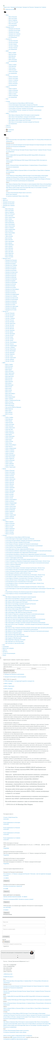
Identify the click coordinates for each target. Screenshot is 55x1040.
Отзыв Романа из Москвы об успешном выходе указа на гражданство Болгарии (25, 591)
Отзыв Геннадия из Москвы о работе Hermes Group (18, 573)
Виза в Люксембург (10, 232)
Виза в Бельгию (9, 249)
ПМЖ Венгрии (12, 66)
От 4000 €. (6, 878)
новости (24, 192)
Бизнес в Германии (9, 487)
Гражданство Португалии (11, 297)
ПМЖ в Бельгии (9, 431)
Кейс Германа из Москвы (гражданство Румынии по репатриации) (21, 629)
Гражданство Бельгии (10, 275)
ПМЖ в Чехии (8, 461)
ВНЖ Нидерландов (10, 396)
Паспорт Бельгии (9, 326)
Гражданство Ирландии (11, 282)
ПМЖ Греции (12, 68)
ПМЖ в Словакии (9, 449)
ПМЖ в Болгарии (13, 71)
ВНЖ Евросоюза (9, 376)
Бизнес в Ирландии (10, 491)
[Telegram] (8, 948)
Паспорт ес (9, 39)
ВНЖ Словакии (9, 398)
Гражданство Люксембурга (12, 289)
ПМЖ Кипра (8, 439)
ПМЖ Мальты (9, 446)
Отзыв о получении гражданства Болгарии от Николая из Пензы (21, 571)
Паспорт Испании (9, 321)
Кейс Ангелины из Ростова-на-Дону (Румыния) (16, 636)
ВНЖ (7, 51)
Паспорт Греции (13, 44)
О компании (11, 129)
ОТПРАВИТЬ (6, 936)
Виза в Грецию (8, 246)
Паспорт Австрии (9, 325)
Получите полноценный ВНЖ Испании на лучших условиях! (18, 899)
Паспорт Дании (9, 331)
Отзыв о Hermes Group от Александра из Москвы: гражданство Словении (23, 579)
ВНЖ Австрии (8, 378)
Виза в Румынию (13, 16)
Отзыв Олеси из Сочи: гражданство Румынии (16, 547)
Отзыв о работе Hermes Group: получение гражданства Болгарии (21, 559)
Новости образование (17, 1035)
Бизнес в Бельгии (9, 482)
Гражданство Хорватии (11, 302)
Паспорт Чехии (9, 355)
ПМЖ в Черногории (10, 467)
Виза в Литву (8, 234)
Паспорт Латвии (9, 338)
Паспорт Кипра (9, 337)
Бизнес (7, 74)
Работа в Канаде (9, 532)
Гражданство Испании (10, 270)
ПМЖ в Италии (9, 437)
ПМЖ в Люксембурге (10, 444)
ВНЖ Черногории (9, 373)
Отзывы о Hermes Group (11, 585)
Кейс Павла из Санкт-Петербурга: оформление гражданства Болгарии (22, 620)
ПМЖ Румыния (9, 426)
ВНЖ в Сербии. (8, 683)
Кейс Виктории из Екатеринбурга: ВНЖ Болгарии (17, 607)
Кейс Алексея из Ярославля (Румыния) (14, 634)
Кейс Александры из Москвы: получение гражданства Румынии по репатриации (25, 622)
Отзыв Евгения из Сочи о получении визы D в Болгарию (19, 581)
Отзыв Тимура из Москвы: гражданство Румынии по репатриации (25, 110)
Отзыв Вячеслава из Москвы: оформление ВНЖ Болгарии (19, 549)
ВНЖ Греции (12, 57)
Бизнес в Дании (9, 489)
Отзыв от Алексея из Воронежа (13, 564)
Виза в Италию (9, 239)
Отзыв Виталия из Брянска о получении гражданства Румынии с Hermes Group (24, 586)
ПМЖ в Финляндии (10, 455)
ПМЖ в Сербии (12, 64)
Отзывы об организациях (12, 192)
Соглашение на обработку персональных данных (15, 1039)
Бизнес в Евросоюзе (10, 479)
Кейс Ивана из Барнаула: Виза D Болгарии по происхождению (24, 115)
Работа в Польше (9, 533)
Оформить (6, 880)
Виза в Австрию (9, 251)
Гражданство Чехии (10, 304)
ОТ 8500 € (6, 909)
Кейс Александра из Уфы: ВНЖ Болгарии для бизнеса (18, 612)
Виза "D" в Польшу (13, 22)
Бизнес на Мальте (9, 501)
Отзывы (8, 101)
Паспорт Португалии (10, 349)
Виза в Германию (9, 244)
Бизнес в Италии (9, 492)
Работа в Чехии (12, 93)
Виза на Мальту (9, 231)
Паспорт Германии (9, 330)
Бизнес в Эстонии (9, 518)
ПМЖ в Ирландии (9, 436)
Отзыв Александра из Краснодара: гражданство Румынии (23, 104)
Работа (8, 86)
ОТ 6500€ (5, 888)
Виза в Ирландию (9, 241)
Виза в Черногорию (10, 217)
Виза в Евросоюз (9, 253)
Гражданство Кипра (10, 285)
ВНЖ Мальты (8, 395)
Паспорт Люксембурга (11, 342)
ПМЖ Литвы (8, 443)
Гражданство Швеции (10, 308)
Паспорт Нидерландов (11, 345)
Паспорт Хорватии (9, 354)
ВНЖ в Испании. (8, 688)
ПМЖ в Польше (9, 453)
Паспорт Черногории (10, 357)
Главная (4, 198)
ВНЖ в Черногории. (9, 686)
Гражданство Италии (10, 284)
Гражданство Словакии (11, 296)
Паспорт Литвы (9, 340)
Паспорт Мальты (9, 344)
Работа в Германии (13, 95)
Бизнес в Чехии (9, 513)
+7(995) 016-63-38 (9, 9)
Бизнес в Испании (13, 83)
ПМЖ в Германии (9, 432)
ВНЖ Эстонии (8, 414)
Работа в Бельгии (9, 530)
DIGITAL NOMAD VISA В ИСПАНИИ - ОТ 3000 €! (15, 896)
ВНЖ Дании (8, 383)
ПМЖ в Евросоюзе (10, 427)
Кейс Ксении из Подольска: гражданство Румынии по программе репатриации (24, 614)
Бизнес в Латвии (9, 496)
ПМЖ (7, 63)
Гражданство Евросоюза (11, 272)
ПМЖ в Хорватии (9, 458)
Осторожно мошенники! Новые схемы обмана (14, 1032)
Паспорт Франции (9, 352)
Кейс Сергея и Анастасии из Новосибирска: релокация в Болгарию (25, 118)
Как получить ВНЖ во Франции (13, 407)
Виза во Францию (9, 222)
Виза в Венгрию (9, 248)
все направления (13, 25)
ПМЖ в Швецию (9, 463)
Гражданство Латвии (10, 287)
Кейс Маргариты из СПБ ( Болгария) (14, 641)
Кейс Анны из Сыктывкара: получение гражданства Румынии (24, 122)
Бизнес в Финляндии (10, 508)
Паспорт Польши (13, 47)
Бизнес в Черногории (10, 514)
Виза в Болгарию (13, 18)
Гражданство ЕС (10, 27)
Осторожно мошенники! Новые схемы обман (17, 196)
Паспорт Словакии (10, 347)
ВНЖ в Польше (9, 402)
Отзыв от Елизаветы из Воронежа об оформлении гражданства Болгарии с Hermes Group (27, 561)
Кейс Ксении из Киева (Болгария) (13, 632)
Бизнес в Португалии (10, 506)
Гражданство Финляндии (11, 299)
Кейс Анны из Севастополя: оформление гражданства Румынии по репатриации (25, 619)
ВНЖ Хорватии (9, 408)
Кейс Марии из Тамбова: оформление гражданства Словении (20, 615)
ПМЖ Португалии (9, 456)
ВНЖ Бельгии (8, 379)
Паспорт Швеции (9, 359)
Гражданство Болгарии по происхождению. (15, 676)
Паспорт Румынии (13, 40)
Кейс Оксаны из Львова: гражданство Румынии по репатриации (21, 610)
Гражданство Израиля (10, 268)
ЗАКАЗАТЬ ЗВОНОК (9, 670)
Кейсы (7, 113)
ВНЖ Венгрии (12, 56)
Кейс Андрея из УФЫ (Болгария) (13, 638)
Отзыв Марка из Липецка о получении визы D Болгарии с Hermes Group (23, 578)
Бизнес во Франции (10, 509)
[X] (12, 948)
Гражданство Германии (11, 279)
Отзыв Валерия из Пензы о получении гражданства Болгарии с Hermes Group (24, 583)
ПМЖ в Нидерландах (10, 448)
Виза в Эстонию (9, 256)
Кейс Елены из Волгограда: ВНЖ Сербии (15, 609)
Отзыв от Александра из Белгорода (14, 557)
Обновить (6, 941)
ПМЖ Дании (8, 434)
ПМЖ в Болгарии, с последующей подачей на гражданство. (19, 681)
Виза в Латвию (9, 236)
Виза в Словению (13, 20)
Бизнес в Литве (9, 497)
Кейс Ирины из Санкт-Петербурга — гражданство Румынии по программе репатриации (27, 631)
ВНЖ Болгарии (12, 54)
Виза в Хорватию (9, 220)
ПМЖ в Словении (9, 451)
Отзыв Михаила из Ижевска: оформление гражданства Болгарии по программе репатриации (28, 550)
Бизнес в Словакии (10, 504)
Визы (7, 15)
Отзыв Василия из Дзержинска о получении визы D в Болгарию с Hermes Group (25, 574)
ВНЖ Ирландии (9, 385)
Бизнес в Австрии (9, 480)
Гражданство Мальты (10, 292)
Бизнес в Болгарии (13, 78)
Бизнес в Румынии (13, 76)
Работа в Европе (13, 88)
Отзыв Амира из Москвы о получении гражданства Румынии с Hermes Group (24, 569)
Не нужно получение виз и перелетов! (12, 886)
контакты (29, 192)
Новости (8, 125)
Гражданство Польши (14, 35)
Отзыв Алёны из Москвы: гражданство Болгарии (21, 108)
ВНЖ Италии (8, 386)
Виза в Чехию (8, 219)
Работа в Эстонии (13, 92)
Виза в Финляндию (10, 224)
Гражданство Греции (14, 32)
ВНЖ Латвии (8, 390)
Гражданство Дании (10, 280)
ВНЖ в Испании (13, 59)
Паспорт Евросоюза (10, 323)
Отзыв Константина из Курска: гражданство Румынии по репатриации (26, 106)
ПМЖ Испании (12, 69)
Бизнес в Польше (13, 81)
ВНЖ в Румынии (9, 374)
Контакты (8, 127)
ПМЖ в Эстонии (9, 465)
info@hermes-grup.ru (8, 976)
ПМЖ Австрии (9, 429)
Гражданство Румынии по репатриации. (14, 674)
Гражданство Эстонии (10, 309)
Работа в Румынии (13, 90)
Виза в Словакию (9, 227)
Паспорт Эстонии (9, 361)
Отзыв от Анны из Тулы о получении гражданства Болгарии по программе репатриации (27, 562)
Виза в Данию (8, 243)
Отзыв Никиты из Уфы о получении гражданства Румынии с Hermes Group (23, 576)
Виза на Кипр (8, 237)
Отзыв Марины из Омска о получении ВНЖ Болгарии (18, 593)
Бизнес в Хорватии (9, 511)
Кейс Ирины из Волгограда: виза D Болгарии (20, 120)
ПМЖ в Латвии (9, 441)
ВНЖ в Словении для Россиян (12, 400)
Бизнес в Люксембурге (11, 499)
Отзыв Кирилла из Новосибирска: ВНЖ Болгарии (21, 103)
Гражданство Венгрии (10, 277)
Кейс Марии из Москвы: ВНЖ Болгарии (15, 605)
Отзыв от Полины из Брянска (12, 566)
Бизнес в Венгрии (9, 484)
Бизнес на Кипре (9, 494)
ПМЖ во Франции (9, 460)
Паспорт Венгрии (9, 328)
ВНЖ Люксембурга (10, 393)
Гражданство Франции (11, 301)
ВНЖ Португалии (9, 403)
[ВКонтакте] (5, 948)
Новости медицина (27, 1035)
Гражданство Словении (40, 7)
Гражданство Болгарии (16, 7)
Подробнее (6, 848)
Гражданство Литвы (10, 290)
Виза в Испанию (13, 23)
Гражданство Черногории (11, 306)
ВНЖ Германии (9, 381)
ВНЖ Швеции (8, 412)
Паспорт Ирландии (10, 333)
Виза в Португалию (10, 226)
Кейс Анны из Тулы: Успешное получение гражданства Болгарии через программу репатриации (29, 627)
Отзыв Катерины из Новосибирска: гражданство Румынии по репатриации (24, 545)
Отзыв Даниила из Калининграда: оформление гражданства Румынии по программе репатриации (29, 555)
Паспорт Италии (9, 335)
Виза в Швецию (9, 255)
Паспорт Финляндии (10, 350)
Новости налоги (7, 1035)
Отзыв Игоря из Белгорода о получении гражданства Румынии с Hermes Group (25, 567)
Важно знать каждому (11, 194)
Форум (9, 131)
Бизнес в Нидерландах (11, 502)
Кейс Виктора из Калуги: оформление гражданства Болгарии (20, 617)
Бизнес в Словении (13, 80)
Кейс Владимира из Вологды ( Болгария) (15, 639)
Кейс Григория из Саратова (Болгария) (14, 643)
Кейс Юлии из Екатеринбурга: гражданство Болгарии (22, 116)
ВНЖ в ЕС (5, 200)
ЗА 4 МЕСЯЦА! (7, 907)
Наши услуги (6, 7)
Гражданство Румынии (28, 7)
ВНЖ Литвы (8, 391)
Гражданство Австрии (10, 273)
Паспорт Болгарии (13, 42)
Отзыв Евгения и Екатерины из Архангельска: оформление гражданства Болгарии (25, 554)
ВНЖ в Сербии (12, 52)
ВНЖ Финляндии (9, 405)
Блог (7, 98)
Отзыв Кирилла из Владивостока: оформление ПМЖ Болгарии (21, 552)
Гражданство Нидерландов (12, 294)
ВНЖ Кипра (8, 388)
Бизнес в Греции (9, 485)
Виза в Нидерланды (10, 229)
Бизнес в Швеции (9, 516)
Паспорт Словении (13, 45)
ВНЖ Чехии (8, 410)
